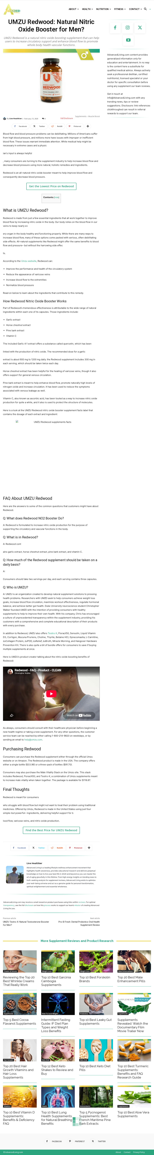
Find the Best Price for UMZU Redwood (51, 830)
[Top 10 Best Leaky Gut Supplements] (96, 1004)
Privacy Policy (139, 1152)
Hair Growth (8, 1060)
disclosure (29, 905)
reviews (82, 902)
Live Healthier (15, 118)
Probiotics (84, 1014)
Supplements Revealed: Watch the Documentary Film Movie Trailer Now (132, 1025)
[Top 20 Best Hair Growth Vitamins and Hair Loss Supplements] (20, 1050)
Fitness (118, 9)
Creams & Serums (10, 971)
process (47, 905)
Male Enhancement (125, 971)
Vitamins (7, 1106)
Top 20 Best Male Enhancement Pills (131, 979)
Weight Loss (47, 971)
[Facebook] (115, 28)
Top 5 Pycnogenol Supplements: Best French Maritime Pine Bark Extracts (95, 1117)
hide (57, 197)
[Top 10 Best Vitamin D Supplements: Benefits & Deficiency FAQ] (20, 1097)
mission (77, 905)
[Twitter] (140, 28)
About (72, 9)
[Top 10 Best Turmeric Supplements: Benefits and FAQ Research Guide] (134, 1050)
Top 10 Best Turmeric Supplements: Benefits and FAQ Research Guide (132, 1071)
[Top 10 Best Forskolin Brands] (96, 961)
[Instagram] (127, 28)
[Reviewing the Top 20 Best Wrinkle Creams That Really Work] (20, 961)
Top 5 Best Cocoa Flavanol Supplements (19, 1021)
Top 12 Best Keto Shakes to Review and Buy (57, 1069)
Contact (134, 9)
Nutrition (102, 9)
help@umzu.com (33, 739)
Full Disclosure (67, 118)
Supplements (80, 116)
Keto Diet (45, 1060)
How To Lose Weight (50, 1014)
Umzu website (28, 261)
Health (86, 9)
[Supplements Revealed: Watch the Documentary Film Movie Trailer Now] (134, 1004)
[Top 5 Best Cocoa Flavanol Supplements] (20, 1004)
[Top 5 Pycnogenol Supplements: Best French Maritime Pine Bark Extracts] (96, 1097)
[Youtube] (128, 40)
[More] (88, 126)
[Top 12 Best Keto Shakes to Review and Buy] (58, 1050)
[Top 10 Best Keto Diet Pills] (96, 1050)
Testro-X (52, 633)
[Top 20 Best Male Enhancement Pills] (134, 961)
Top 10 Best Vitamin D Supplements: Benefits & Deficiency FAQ (19, 1117)
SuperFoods (8, 1014)
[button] (146, 9)
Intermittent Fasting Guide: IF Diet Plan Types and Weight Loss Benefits (55, 1025)
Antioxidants (123, 1060)
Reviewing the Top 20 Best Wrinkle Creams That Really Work (19, 981)
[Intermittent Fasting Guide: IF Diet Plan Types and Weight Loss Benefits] (58, 1004)
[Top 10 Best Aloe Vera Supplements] (134, 1097)
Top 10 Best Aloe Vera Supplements (133, 1114)
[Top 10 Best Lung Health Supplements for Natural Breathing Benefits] (58, 1097)
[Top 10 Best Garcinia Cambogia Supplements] (58, 961)
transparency (8, 905)
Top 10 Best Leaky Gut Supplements (95, 1021)
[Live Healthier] (5, 118)
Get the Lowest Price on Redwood (51, 186)
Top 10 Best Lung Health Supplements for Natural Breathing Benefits (56, 1117)
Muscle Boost (94, 116)
